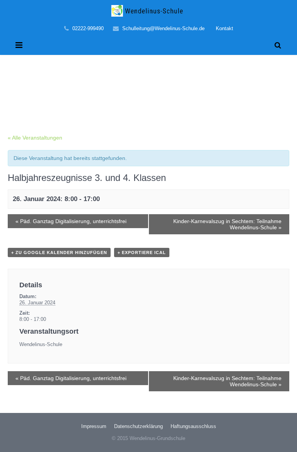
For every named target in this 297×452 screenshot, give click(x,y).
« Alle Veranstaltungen (35, 138)
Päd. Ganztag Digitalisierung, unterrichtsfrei (70, 221)
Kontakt (224, 28)
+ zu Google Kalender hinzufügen (59, 252)
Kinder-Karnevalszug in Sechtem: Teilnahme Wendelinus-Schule (227, 224)
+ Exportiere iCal (142, 252)
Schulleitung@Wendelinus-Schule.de (163, 28)
